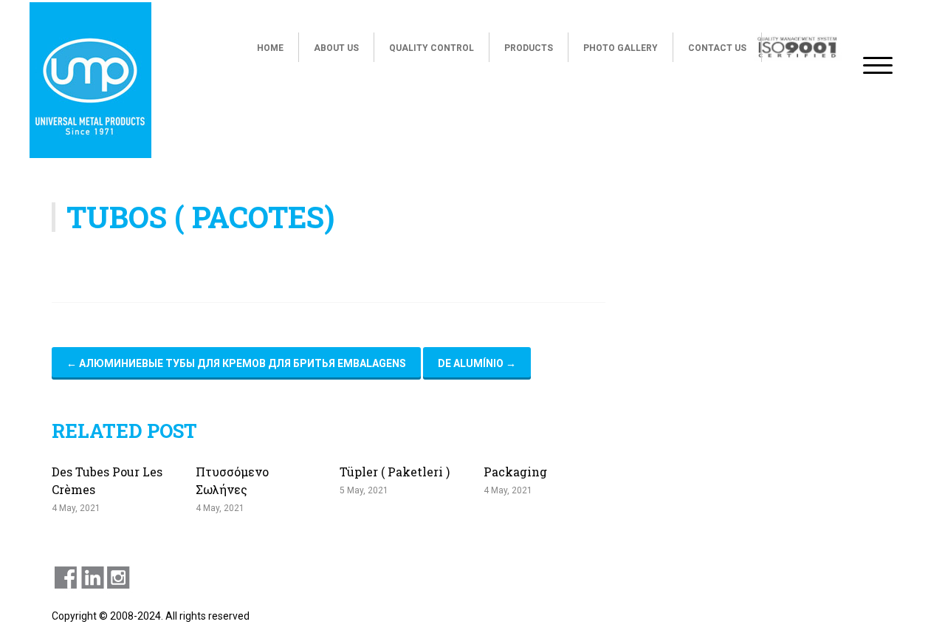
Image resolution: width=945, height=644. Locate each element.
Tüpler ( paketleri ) (395, 471)
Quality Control (431, 48)
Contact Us (717, 48)
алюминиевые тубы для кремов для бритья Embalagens (236, 363)
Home (270, 48)
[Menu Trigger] (877, 64)
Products (528, 48)
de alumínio (477, 363)
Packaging (515, 471)
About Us (336, 48)
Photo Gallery (620, 48)
